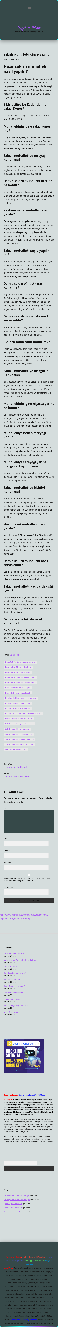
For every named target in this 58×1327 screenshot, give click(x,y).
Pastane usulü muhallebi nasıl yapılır (18, 719)
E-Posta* (7, 851)
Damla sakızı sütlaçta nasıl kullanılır (18, 667)
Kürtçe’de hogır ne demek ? (14, 953)
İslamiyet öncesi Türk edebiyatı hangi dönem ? (21, 960)
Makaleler (14, 655)
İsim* (5, 839)
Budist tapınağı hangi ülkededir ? (16, 1006)
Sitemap (26, 918)
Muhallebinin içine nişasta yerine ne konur (20, 698)
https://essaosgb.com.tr (11, 918)
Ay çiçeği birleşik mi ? (11, 1012)
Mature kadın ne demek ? (13, 999)
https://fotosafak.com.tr (37, 915)
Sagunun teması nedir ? (12, 980)
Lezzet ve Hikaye (29, 28)
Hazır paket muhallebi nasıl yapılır (17, 688)
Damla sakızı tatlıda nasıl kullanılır (17, 672)
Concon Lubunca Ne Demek (14, 1212)
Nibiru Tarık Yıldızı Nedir (18, 776)
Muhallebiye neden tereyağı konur (17, 708)
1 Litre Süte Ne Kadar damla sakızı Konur (20, 662)
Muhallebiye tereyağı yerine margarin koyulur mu (23, 714)
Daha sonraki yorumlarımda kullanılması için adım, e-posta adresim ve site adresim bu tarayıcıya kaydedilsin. (28, 879)
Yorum (6, 808)
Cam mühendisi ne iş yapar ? (14, 986)
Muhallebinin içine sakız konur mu (17, 703)
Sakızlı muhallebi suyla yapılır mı (17, 729)
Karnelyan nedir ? (10, 967)
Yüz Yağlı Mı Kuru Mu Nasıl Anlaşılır (17, 1196)
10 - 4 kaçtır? (9, 887)
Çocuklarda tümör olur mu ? (14, 993)
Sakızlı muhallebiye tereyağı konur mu (19, 745)
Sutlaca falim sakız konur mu (15, 750)
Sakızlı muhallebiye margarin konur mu (19, 739)
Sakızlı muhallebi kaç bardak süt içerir (19, 724)
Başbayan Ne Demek (16, 767)
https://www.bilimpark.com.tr (13, 915)
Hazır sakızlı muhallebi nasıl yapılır (18, 693)
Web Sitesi (7, 863)
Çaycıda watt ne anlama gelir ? (15, 973)
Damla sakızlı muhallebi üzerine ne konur (20, 683)
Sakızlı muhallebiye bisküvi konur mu (18, 734)
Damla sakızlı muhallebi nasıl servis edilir (20, 677)
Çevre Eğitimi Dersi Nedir (13, 1204)
